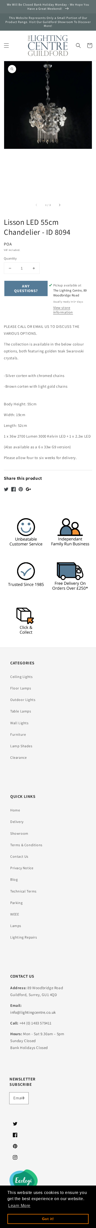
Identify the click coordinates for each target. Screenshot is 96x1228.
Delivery (17, 821)
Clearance (18, 757)
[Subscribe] (22, 1098)
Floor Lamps (20, 688)
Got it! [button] (48, 1219)
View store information (63, 310)
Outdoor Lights (22, 699)
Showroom (19, 833)
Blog (14, 879)
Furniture (18, 734)
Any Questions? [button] (26, 288)
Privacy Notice (21, 868)
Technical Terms (23, 891)
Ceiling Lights (21, 676)
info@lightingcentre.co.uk (33, 1012)
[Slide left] (36, 205)
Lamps (15, 925)
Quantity (10, 258)
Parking (16, 902)
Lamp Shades (21, 746)
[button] (6, 45)
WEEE (14, 914)
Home (15, 810)
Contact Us (19, 856)
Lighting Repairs (23, 937)
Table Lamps (20, 711)
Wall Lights (19, 723)
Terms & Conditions (26, 845)
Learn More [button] (19, 1205)
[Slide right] (59, 205)
